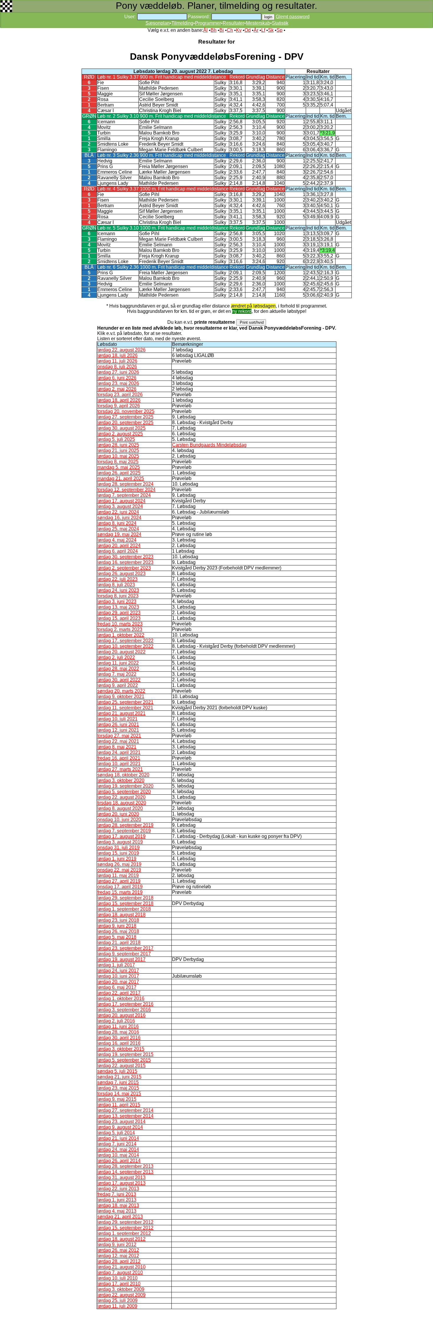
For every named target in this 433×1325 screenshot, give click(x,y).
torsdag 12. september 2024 (126, 489)
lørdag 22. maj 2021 (118, 741)
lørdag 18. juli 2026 (117, 355)
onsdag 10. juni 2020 (119, 819)
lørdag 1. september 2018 (124, 908)
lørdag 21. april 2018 (119, 942)
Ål (205, 30)
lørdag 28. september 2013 (125, 1166)
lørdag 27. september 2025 (125, 416)
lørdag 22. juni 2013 (118, 1188)
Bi (221, 30)
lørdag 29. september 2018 (125, 897)
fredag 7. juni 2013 (116, 1194)
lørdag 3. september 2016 (124, 1009)
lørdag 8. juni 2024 (116, 523)
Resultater (233, 23)
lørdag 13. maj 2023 (118, 607)
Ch (230, 30)
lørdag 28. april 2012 (119, 1261)
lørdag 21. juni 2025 (118, 450)
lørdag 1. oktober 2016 (120, 998)
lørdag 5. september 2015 (124, 1059)
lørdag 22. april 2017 (119, 992)
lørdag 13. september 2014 (125, 1115)
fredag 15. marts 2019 (120, 892)
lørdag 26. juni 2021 (118, 724)
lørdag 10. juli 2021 (117, 718)
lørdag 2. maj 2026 (116, 388)
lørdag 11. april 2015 (118, 1104)
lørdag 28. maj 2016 (118, 1032)
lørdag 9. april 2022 (117, 685)
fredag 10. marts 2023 (120, 623)
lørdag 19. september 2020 (125, 785)
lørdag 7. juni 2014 (116, 1143)
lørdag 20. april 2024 (119, 545)
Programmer (208, 23)
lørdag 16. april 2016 (119, 1043)
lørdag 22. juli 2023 (117, 579)
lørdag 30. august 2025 (121, 428)
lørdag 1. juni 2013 (116, 1199)
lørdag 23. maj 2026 (118, 383)
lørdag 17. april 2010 (119, 1283)
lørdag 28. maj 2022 (118, 668)
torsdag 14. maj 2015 (119, 1093)
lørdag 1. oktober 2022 (120, 634)
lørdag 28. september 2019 (125, 825)
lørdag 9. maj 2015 (116, 1099)
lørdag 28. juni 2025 (118, 444)
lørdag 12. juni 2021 (118, 730)
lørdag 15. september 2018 (125, 903)
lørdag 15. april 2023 (119, 618)
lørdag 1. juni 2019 (116, 858)
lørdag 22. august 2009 (121, 1294)
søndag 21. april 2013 (120, 1216)
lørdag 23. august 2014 (121, 1121)
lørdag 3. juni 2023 (116, 601)
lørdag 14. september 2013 (125, 1171)
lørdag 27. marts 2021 (120, 769)
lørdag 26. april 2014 (119, 1160)
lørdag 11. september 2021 (125, 707)
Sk (271, 30)
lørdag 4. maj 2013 (116, 1210)
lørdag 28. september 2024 (125, 484)
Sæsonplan (158, 23)
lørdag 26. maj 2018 (118, 931)
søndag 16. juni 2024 (119, 517)
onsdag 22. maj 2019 (119, 869)
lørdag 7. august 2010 (120, 1272)
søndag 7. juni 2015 (118, 1082)
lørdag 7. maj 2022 (116, 674)
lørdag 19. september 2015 (125, 1054)
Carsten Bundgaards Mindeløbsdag (209, 444)
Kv (239, 30)
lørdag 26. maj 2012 (118, 1250)
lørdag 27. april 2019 (119, 881)
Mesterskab (258, 23)
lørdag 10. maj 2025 (118, 456)
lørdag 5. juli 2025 (116, 439)
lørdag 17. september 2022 (125, 640)
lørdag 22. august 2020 (121, 797)
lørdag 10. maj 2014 (118, 1155)
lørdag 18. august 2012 (121, 1238)
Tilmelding (182, 23)
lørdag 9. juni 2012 (116, 1244)
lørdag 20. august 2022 (121, 651)
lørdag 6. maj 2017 (116, 987)
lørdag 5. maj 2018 (116, 936)
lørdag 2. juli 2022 (116, 657)
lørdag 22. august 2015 (121, 1065)
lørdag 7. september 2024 (124, 495)
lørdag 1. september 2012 (124, 1233)
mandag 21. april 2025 (120, 478)
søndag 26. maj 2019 (119, 864)
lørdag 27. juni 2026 (118, 372)
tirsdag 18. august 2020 (121, 802)
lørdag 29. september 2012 (125, 1222)
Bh (213, 30)
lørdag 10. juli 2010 (117, 1278)
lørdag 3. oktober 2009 (120, 1289)
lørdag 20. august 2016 (121, 1015)
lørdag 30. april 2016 (119, 1037)
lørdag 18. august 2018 (121, 914)
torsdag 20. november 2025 (125, 411)
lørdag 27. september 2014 (125, 1110)
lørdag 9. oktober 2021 (120, 696)
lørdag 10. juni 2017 (118, 976)
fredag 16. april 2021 (118, 758)
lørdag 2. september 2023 (124, 567)
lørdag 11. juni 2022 (118, 662)
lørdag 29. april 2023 (119, 612)
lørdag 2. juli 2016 (116, 1020)
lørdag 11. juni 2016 (118, 1026)
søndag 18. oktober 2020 (123, 774)
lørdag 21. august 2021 (121, 713)
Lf (263, 30)
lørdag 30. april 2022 (119, 679)
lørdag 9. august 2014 (120, 1127)
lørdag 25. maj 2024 (118, 528)
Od (247, 30)
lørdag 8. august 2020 (120, 808)
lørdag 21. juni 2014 (118, 1138)
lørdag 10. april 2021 (119, 763)
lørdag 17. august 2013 (121, 1182)
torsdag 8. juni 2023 (117, 595)
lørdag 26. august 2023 (121, 573)
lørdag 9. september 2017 (124, 953)
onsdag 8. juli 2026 (117, 366)
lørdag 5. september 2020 (124, 791)
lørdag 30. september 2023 (125, 556)
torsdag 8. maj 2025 (117, 461)
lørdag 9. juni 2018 (116, 925)
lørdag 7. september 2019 (124, 830)
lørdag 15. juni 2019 (118, 853)
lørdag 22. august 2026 (121, 349)
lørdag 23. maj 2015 (118, 1087)
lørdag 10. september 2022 (125, 646)
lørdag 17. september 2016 (125, 1004)
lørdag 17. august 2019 (121, 836)
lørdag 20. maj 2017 (118, 981)
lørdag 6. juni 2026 (116, 377)
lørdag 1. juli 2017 (116, 964)
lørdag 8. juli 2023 (116, 584)
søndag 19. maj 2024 (119, 534)
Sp (279, 30)
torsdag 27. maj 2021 (119, 735)
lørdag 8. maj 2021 (116, 746)
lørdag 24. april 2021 (119, 752)
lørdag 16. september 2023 (125, 562)
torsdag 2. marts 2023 (119, 629)
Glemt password (293, 16)
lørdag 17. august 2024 (121, 500)
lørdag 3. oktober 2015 (120, 1048)
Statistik (280, 23)
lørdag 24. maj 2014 (118, 1149)
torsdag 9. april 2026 (118, 405)
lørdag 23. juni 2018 (118, 920)
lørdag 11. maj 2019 (118, 875)
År (256, 30)
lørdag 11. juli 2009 (117, 1306)
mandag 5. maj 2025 (118, 467)
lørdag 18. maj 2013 (118, 1205)
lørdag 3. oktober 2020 (120, 780)
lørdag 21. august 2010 (121, 1266)
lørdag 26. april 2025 (119, 472)
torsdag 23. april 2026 (120, 394)
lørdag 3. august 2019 (120, 841)
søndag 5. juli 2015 (117, 1071)
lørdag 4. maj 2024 (116, 539)
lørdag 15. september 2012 (125, 1227)
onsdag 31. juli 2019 (118, 847)
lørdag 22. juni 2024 (118, 511)
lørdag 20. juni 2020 (118, 813)
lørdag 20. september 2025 (125, 422)
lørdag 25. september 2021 (125, 702)
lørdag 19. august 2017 (121, 959)
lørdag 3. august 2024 (120, 506)
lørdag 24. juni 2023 (118, 590)
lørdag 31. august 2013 (121, 1177)
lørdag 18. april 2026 (119, 400)
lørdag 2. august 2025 (120, 433)
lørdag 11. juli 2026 (117, 360)
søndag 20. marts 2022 (121, 690)
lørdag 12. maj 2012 (118, 1255)
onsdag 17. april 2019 (120, 886)
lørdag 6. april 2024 (117, 551)
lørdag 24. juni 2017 (118, 970)
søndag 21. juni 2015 (119, 1076)
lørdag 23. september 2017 (125, 948)
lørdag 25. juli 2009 (117, 1300)
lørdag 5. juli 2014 (116, 1132)
